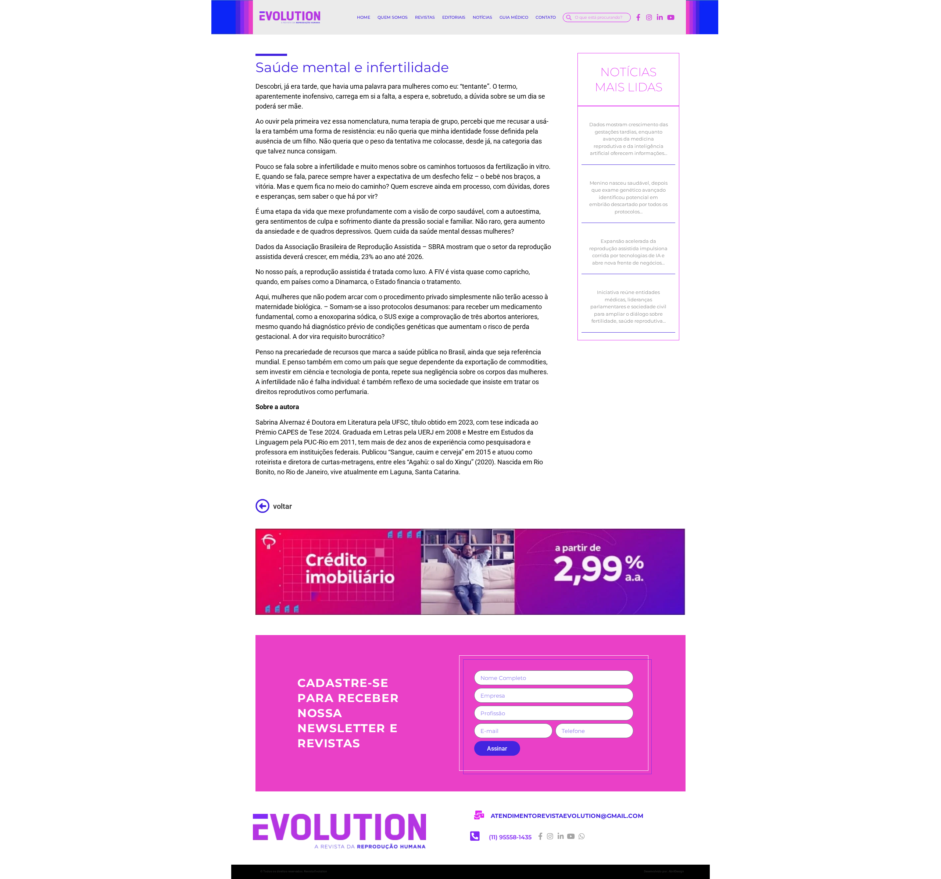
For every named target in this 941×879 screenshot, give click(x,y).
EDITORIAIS (453, 17)
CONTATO (546, 17)
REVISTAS (425, 17)
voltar (282, 506)
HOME (363, 17)
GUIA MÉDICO (514, 17)
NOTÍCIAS (482, 17)
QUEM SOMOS (393, 17)
